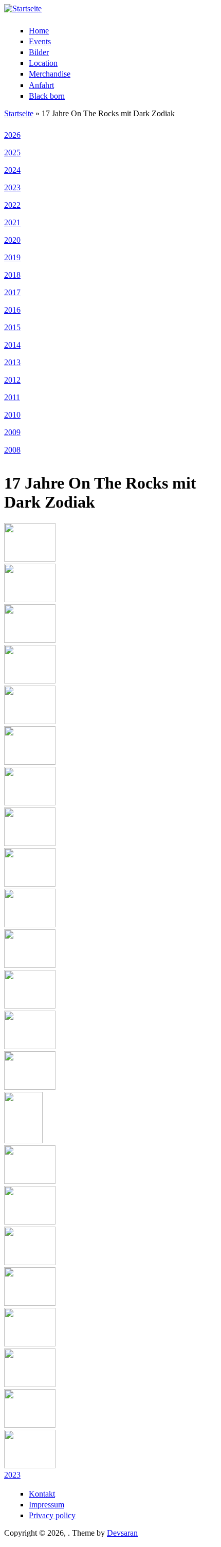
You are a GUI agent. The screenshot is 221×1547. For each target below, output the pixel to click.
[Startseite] (23, 8)
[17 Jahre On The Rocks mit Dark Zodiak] (30, 558)
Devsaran (122, 1532)
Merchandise (49, 73)
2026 (12, 135)
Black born (47, 96)
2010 (12, 414)
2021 (12, 222)
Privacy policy (52, 1515)
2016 (12, 309)
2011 (12, 397)
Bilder (39, 52)
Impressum (46, 1504)
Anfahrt (41, 85)
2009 (12, 432)
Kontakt (42, 1493)
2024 (12, 170)
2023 (12, 187)
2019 (12, 257)
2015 (12, 327)
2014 (12, 344)
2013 (12, 362)
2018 (12, 275)
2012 (12, 379)
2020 (12, 240)
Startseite (18, 113)
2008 (12, 449)
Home (39, 30)
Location (43, 63)
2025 (12, 152)
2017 (12, 292)
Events (40, 41)
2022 (12, 205)
